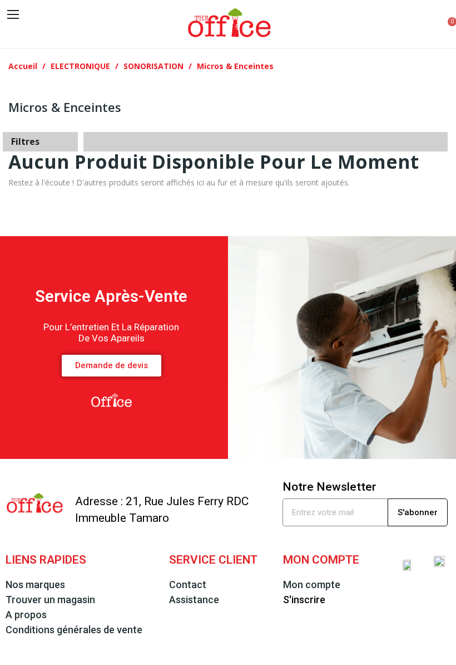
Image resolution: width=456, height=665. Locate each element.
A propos (26, 614)
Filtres (25, 141)
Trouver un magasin (50, 599)
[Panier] (445, 24)
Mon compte (311, 584)
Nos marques (35, 584)
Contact (187, 584)
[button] (15, 33)
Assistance (194, 599)
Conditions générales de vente (74, 629)
